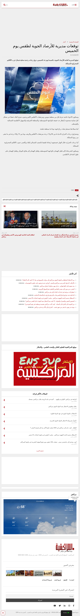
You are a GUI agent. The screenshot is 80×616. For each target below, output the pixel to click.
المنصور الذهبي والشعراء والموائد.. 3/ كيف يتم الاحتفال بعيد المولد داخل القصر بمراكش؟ (50, 301)
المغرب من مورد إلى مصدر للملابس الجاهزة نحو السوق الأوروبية (57, 289)
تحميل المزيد (40, 451)
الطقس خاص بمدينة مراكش (40, 530)
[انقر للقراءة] (58, 219)
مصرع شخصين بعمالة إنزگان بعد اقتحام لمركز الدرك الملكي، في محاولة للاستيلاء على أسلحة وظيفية (59, 236)
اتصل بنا (72, 580)
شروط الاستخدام (47, 580)
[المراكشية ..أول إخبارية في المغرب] (59, 6)
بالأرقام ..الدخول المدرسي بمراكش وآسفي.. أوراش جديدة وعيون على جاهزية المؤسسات (50, 283)
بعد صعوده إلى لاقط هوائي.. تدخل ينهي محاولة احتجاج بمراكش (57, 286)
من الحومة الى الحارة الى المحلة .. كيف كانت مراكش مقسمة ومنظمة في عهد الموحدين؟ (50, 304)
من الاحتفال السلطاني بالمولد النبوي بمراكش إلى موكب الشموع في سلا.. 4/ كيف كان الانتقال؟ (48, 280)
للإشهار (65, 580)
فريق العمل (57, 580)
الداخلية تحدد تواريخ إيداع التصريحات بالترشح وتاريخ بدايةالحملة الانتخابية (54, 295)
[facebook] (73, 605)
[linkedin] (64, 605)
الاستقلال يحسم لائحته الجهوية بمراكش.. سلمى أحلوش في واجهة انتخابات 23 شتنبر (51, 298)
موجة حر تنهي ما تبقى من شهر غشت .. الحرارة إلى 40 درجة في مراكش (54, 307)
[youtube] (55, 605)
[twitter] (60, 605)
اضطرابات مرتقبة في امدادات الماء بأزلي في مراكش (60, 292)
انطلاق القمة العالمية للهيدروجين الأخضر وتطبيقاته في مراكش (18, 236)
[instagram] (69, 605)
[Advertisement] (40, 24)
